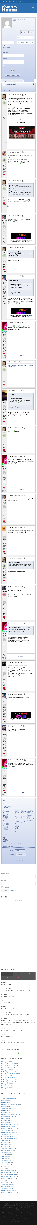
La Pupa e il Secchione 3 (8, 1132)
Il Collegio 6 (4, 1122)
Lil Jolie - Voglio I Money (8, 1036)
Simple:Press (18, 860)
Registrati (13, 890)
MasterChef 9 (5, 1112)
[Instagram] (20, 1)
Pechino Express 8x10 (7, 1072)
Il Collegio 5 (4, 1106)
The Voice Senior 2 (6, 1162)
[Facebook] (6, 1)
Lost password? (15, 75)
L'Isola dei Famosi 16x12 (8, 1064)
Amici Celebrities (6, 1164)
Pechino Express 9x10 (7, 1080)
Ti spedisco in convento (8, 1098)
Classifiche (4, 994)
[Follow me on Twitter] (5, 357)
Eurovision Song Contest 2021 (9, 1104)
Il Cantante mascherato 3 (8, 1192)
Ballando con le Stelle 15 (8, 1174)
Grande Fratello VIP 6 (7, 1186)
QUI (31, 240)
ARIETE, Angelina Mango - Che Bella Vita (12, 1030)
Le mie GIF (21, 355)
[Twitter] (3, 1)
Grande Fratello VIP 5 (7, 1170)
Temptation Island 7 (7, 1134)
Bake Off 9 (4, 1166)
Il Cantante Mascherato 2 (8, 1128)
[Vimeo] (10, 1)
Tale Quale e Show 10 (7, 1148)
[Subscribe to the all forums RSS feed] (3, 803)
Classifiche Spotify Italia (7, 996)
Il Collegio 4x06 (5, 1062)
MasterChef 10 (5, 1120)
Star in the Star (5, 1182)
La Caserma (4, 1144)
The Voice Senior (6, 1130)
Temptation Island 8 (7, 1160)
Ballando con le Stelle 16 (8, 1138)
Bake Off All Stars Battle (8, 1136)
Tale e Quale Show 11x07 (8, 1066)
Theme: (11, 850)
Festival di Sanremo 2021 (8, 1172)
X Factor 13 (4, 1156)
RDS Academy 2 (28, 80)
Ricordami (6, 887)
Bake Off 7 (4, 1142)
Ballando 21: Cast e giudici (8, 1008)
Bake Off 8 (4, 1146)
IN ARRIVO (4, 982)
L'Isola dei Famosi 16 (7, 1116)
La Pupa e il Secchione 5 (8, 1190)
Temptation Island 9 (7, 1188)
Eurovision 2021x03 (6, 1068)
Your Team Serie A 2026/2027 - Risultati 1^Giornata (15, 1014)
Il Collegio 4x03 (5, 1070)
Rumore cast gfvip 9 (6, 984)
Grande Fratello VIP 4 (7, 1150)
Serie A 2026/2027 (6, 1002)
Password (5, 58)
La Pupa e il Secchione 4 (8, 1126)
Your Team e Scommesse (8, 988)
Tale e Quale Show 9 (7, 1184)
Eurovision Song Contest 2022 (9, 1114)
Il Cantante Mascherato (7, 1178)
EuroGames (4, 1118)
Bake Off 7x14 (5, 1076)
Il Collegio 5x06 (5, 1088)
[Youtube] (16, 1)
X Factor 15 (4, 1158)
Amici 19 (3, 1168)
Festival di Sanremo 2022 (8, 1124)
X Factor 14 (4, 1140)
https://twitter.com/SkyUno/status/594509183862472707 (20, 365)
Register (32, 32)
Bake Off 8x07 (5, 1086)
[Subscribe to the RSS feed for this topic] (33, 84)
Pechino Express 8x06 (7, 1082)
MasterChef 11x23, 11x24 (8, 1078)
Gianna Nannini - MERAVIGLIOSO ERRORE (12, 1042)
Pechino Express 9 (6, 1110)
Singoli (3, 1028)
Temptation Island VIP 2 (8, 1152)
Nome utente (5, 874)
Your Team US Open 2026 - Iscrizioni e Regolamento (15, 990)
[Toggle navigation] (33, 7)
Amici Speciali (5, 1154)
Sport (2, 1000)
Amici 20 (3, 1180)
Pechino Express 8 (6, 1102)
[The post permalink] (20, 95)
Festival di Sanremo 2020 (8, 1176)
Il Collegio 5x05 (5, 1084)
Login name (5, 52)
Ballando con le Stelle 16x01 (9, 1074)
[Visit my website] (3, 357)
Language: (12, 854)
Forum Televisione (15, 80)
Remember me (8, 66)
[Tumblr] (13, 1)
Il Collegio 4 (4, 1100)
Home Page (5, 80)
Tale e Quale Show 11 (7, 1108)
